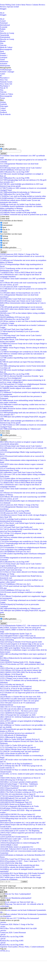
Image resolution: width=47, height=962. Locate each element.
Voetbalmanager (6, 70)
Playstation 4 (4, 78)
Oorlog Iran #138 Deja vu (13, 780)
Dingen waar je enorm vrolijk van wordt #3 (19, 678)
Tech (2, 31)
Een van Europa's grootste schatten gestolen (18, 782)
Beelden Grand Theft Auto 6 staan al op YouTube (21, 299)
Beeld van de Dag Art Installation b (16, 764)
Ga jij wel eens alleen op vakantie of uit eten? (19, 709)
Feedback (3, 112)
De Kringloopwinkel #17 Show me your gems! (19, 701)
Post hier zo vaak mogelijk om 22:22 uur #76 (19, 668)
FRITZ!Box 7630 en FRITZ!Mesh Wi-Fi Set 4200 (21, 272)
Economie (3, 27)
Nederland (4, 23)
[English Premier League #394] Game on (18, 636)
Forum (2, 5)
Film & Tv (6, 230)
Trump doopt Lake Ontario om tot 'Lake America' (21, 168)
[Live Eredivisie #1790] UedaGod (15, 686)
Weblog (8, 5)
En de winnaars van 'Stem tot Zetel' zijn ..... (20, 902)
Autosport (3, 57)
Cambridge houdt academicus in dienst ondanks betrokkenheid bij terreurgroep (20, 520)
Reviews (42, 5)
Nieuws (28, 5)
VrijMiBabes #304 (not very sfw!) (15, 584)
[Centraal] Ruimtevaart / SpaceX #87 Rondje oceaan (22, 796)
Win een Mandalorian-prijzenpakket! (18, 898)
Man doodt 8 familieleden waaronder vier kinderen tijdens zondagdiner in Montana (21, 207)
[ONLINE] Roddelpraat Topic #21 (16, 802)
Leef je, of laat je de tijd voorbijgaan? (16, 688)
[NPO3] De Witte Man (11, 863)
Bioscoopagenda (6, 49)
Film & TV (4, 88)
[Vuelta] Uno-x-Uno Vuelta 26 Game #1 (18, 747)
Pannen (5, 719)
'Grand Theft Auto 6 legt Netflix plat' (16, 329)
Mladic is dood (9, 845)
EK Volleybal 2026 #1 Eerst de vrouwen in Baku (20, 849)
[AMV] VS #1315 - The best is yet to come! (19, 711)
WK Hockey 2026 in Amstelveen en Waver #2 (20, 778)
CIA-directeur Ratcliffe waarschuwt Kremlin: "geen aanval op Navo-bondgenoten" (21, 377)
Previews (3, 7)
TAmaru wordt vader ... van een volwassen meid (20, 839)
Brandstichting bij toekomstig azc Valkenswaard (20, 192)
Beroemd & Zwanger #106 (13, 737)
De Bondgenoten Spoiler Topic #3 (16, 634)
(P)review (5, 241)
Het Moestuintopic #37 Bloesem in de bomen (19, 690)
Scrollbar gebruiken (9, 149)
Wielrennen (4, 61)
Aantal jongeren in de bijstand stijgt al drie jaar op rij (22, 644)
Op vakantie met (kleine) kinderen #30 (17, 867)
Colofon (3, 110)
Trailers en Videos (6, 94)
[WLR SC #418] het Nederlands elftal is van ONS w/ (22, 717)
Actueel (3, 21)
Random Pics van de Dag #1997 (14, 172)
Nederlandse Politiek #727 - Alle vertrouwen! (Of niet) (23, 626)
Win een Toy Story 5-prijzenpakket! (18, 894)
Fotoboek (3, 104)
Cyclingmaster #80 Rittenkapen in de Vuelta (19, 806)
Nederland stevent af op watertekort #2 (17, 733)
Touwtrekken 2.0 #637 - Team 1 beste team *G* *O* (22, 861)
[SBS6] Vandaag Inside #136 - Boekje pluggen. (20, 662)
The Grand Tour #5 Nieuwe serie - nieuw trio (19, 859)
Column (5, 238)
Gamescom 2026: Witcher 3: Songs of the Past (19, 254)
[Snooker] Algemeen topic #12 (14, 800)
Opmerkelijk (4, 35)
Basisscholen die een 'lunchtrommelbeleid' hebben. (21, 646)
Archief (16, 7)
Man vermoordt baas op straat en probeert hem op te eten (23, 214)
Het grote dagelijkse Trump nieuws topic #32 (19, 648)
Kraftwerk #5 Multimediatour (13, 735)
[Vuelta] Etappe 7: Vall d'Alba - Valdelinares (19, 784)
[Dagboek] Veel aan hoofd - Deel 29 (16, 798)
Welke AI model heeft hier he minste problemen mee (21, 829)
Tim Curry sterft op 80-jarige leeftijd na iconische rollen (23, 196)
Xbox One (4, 80)
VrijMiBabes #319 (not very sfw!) (15, 170)
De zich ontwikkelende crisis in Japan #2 (17, 794)
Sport (2, 51)
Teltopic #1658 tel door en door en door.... (17, 808)
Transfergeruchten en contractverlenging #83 (19, 843)
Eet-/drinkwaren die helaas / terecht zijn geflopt (20, 816)
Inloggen (3, 9)
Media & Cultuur (6, 47)
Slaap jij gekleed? (9, 788)
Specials (10, 7)
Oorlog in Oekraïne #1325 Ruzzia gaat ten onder (21, 642)
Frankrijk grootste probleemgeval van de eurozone (21, 307)
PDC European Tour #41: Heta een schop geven (20, 628)
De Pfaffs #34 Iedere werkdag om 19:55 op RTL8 (21, 792)
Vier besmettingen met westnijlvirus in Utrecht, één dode (23, 352)
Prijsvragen (4, 106)
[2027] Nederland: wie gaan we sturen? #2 (18, 786)
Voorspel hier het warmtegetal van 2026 (17, 715)
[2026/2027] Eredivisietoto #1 (14, 837)
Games (2, 74)
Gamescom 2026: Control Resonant (15, 287)
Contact (3, 108)
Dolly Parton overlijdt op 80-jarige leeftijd (18, 212)
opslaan (3, 153)
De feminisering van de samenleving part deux (19, 865)
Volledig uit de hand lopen (13, 676)
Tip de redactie (5, 114)
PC (1, 76)
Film (1, 43)
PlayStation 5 (5, 86)
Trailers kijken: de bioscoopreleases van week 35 (20, 293)
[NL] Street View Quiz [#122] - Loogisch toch (20, 875)
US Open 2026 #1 (9, 841)
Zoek (13, 5)
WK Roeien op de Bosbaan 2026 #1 (16, 804)
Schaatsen (3, 64)
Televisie (3, 45)
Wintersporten (5, 66)
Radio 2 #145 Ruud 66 (11, 674)
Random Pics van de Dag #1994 (14, 210)
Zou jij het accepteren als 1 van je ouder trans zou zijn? (22, 822)
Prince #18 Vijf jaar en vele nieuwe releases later (21, 670)
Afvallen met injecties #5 (12, 684)
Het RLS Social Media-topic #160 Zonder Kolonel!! (22, 873)
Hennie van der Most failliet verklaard (17, 790)
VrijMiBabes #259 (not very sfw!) (15, 552)
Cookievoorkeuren (37, 947)
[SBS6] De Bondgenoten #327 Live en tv (18, 713)
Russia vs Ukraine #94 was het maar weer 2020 (20, 697)
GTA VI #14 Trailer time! (12, 707)
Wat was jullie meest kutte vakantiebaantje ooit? (20, 699)
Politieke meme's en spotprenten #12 (16, 847)
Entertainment (5, 37)
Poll (3, 245)
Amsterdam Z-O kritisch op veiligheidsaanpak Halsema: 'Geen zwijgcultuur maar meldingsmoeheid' (23, 385)
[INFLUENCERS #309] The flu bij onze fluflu (20, 672)
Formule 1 (3, 55)
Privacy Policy (24, 947)
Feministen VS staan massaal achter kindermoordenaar (22, 198)
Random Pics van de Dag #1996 (14, 178)
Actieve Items (20, 5)
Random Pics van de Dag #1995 (14, 194)
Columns (35, 5)
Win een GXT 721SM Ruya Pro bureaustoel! (22, 918)
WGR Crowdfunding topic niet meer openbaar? (19, 751)
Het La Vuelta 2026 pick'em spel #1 (16, 745)
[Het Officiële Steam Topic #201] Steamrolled (20, 749)
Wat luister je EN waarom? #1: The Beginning (19, 831)
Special (5, 243)
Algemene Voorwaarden (9, 947)
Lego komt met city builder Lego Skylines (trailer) (20, 204)
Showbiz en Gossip (7, 33)
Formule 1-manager (7, 72)
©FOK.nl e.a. (5, 951)
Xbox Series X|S (6, 84)
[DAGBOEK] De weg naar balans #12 (17, 814)
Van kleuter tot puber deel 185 (14, 753)
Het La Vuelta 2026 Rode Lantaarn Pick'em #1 (20, 739)
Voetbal (2, 53)
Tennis (2, 59)
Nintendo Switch (6, 82)
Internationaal (5, 25)
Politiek (2, 29)
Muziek (2, 41)
